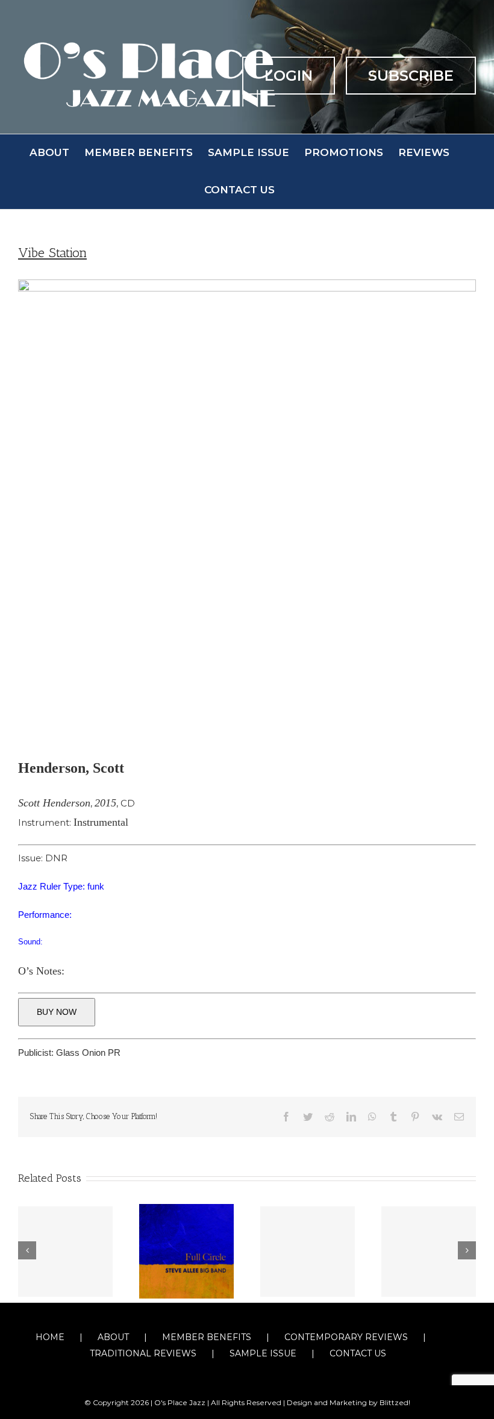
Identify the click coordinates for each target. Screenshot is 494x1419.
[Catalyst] (307, 1251)
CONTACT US (358, 1353)
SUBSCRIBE (411, 75)
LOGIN (288, 75)
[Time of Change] (65, 1251)
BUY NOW (57, 1012)
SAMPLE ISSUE (263, 1353)
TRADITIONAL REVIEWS (143, 1353)
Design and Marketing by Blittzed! (348, 1402)
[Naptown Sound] (428, 1251)
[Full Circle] (186, 1250)
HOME (50, 1337)
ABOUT (113, 1337)
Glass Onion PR (88, 1052)
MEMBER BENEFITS (206, 1337)
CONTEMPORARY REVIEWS (346, 1337)
